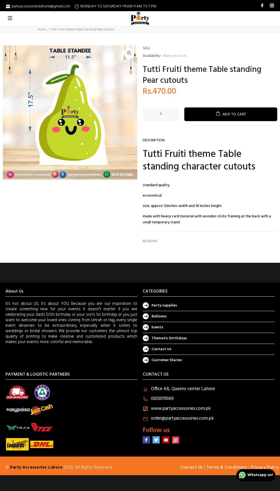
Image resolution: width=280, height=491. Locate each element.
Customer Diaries (166, 360)
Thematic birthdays (169, 338)
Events (157, 327)
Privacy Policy (265, 467)
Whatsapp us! (260, 475)
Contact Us (161, 349)
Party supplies (164, 305)
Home (41, 29)
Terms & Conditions (226, 467)
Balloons (159, 316)
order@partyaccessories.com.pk (182, 418)
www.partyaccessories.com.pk (181, 408)
